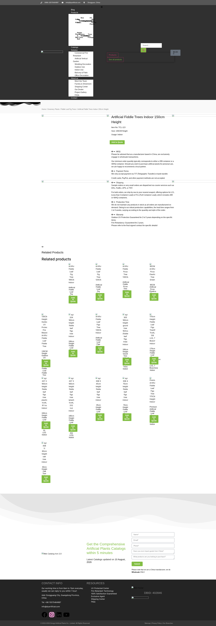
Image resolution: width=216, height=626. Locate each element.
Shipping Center (81, 87)
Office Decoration (82, 75)
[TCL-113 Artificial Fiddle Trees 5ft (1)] (139, 116)
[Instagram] (52, 614)
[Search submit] (143, 50)
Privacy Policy (157, 623)
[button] (102, 7)
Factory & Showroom (83, 84)
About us (74, 78)
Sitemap (147, 623)
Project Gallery (81, 92)
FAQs (77, 95)
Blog (73, 10)
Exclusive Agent (98, 596)
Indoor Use (79, 70)
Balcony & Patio (81, 73)
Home (44, 109)
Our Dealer (79, 89)
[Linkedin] (59, 614)
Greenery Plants (53, 109)
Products (74, 12)
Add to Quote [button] (73, 299)
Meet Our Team (81, 81)
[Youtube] (66, 614)
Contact (74, 98)
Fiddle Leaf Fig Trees (68, 109)
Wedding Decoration (83, 64)
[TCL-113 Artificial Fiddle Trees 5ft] (74, 116)
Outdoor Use (80, 67)
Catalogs (74, 47)
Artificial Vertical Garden (80, 60)
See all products (115, 60)
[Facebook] (44, 614)
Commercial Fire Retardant (80, 54)
